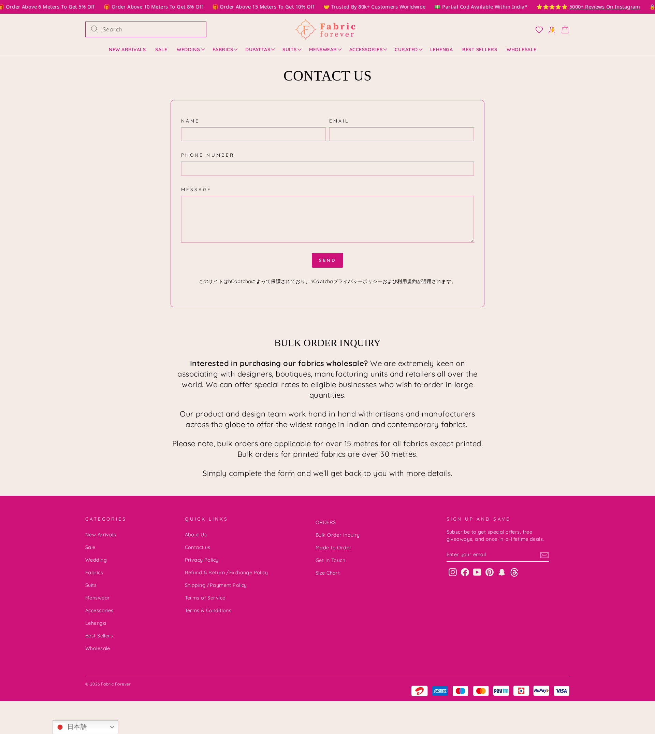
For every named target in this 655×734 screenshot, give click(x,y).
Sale (161, 49)
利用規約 (407, 281)
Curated (406, 49)
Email (339, 121)
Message (196, 189)
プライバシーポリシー (357, 281)
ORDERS (326, 522)
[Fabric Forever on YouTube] (477, 572)
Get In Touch (330, 560)
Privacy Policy (202, 560)
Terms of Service (205, 598)
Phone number (207, 155)
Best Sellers (479, 49)
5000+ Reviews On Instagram (600, 6)
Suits (289, 49)
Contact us (197, 547)
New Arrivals (127, 49)
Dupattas (257, 49)
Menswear (323, 49)
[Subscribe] (544, 554)
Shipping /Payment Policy (216, 585)
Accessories (366, 49)
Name (190, 121)
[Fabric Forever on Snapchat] (502, 572)
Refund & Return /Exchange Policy (226, 572)
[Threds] (514, 572)
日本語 (76, 726)
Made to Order (334, 548)
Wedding (188, 49)
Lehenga (441, 49)
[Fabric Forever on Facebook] (465, 572)
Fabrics (223, 49)
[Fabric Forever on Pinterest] (489, 572)
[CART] (563, 29)
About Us (196, 535)
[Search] (94, 29)
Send (327, 260)
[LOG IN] (537, 29)
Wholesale (522, 49)
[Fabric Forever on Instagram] (453, 572)
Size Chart (328, 573)
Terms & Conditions (208, 610)
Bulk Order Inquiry (338, 535)
